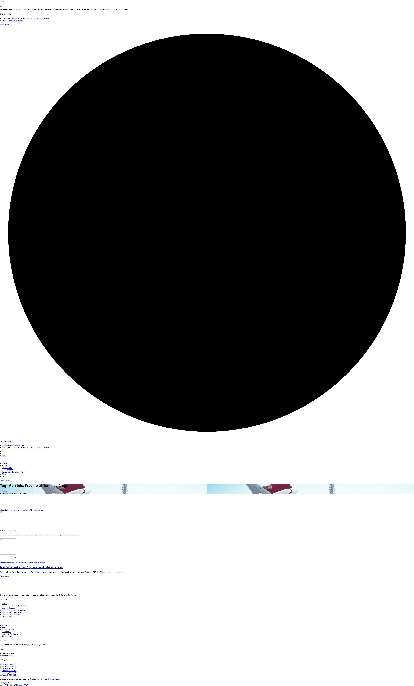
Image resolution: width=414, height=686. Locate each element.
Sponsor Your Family (11, 614)
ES (8, 685)
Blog (4, 474)
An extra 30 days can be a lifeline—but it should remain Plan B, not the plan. (22, 562)
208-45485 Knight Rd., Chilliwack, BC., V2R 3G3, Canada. (25, 18)
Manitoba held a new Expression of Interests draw (31, 567)
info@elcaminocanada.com (13, 445)
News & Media (8, 630)
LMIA (4, 604)
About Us (6, 465)
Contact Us (6, 476)
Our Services (7, 470)
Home (4, 463)
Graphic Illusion (54, 679)
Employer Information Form (13, 472)
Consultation (7, 468)
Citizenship (6, 617)
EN (8, 683)
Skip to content (6, 441)
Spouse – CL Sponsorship (13, 612)
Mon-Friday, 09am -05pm (12, 21)
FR (17, 685)
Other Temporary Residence (13, 610)
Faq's (4, 455)
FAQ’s (4, 627)
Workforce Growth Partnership (15, 606)
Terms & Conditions (10, 634)
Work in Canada (8, 608)
